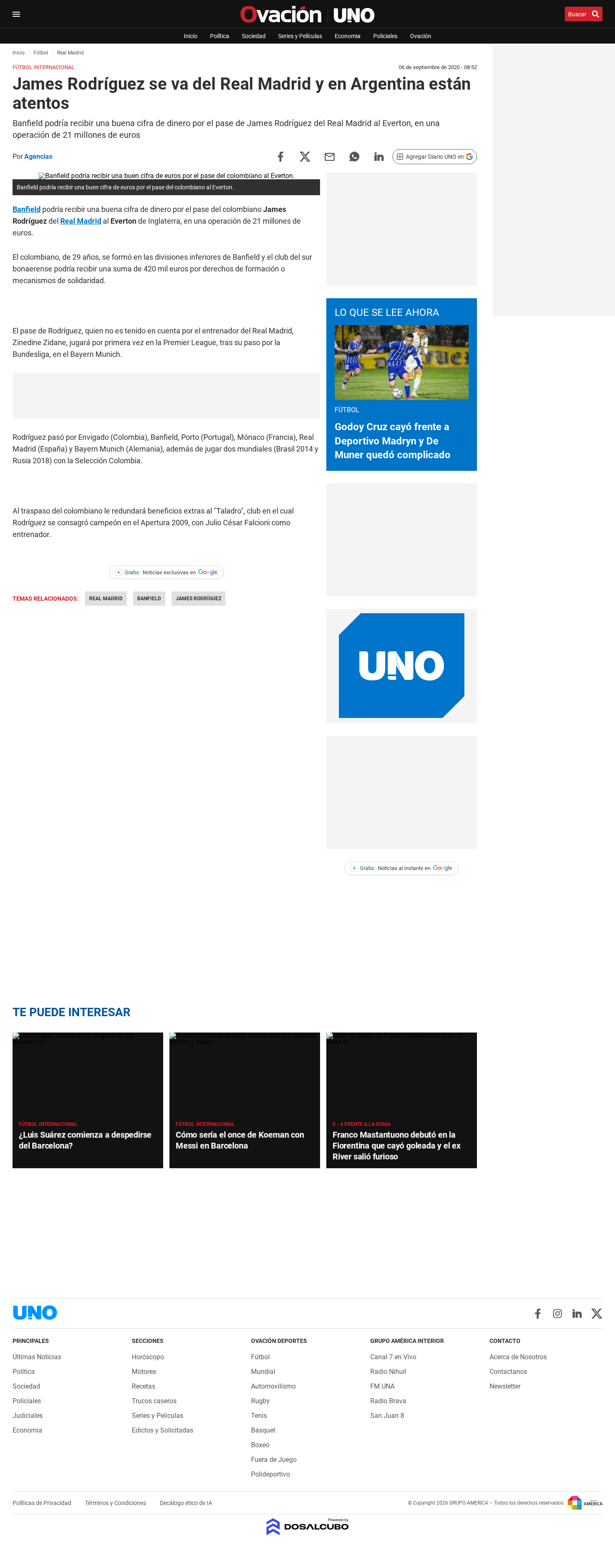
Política (219, 36)
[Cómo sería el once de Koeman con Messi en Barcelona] (244, 1075)
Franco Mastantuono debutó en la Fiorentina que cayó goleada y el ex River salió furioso (397, 1146)
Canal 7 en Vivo (393, 1357)
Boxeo (260, 1445)
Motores (144, 1372)
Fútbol (260, 1357)
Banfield (27, 209)
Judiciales (28, 1416)
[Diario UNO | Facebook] (537, 1314)
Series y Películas (300, 36)
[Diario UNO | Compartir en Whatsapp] (354, 156)
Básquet (263, 1430)
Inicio (190, 36)
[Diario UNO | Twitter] (596, 1314)
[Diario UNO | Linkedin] (577, 1314)
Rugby (260, 1401)
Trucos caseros (154, 1401)
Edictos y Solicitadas (162, 1430)
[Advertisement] (166, 396)
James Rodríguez (198, 599)
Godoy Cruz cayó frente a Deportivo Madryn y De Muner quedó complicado (393, 441)
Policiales (385, 36)
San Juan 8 (387, 1416)
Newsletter (504, 1386)
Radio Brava (388, 1401)
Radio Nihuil (388, 1372)
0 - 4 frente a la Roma (362, 1124)
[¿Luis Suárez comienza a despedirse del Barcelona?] (88, 1075)
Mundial (263, 1372)
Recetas (143, 1386)
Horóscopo (148, 1357)
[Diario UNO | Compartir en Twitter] (305, 156)
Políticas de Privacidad (42, 1503)
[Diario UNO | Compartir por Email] (330, 156)
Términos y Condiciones (116, 1503)
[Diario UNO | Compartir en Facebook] (280, 156)
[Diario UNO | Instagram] (557, 1314)
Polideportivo (270, 1474)
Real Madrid (80, 221)
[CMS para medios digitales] (307, 1527)
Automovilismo (273, 1386)
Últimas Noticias (37, 1357)
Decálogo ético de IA (186, 1503)
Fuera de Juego (274, 1460)
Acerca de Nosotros (518, 1357)
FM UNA (382, 1386)
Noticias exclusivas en (156, 572)
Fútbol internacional (48, 1124)
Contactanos (508, 1372)
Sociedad (254, 36)
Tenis (259, 1416)
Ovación (420, 36)
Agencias (38, 156)
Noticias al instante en (392, 868)
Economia (348, 36)
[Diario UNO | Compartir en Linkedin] (379, 156)
